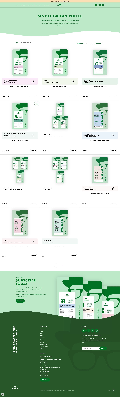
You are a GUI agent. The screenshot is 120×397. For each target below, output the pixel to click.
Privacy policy (42, 390)
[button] (96, 5)
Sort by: (91, 43)
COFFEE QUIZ (46, 4)
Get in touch (45, 379)
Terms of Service (44, 346)
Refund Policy (43, 348)
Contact (42, 342)
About (41, 333)
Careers (42, 340)
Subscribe (30, 4)
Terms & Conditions (49, 390)
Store (41, 331)
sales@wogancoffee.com (46, 356)
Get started (20, 300)
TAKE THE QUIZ (66, 1)
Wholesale (42, 338)
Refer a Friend (43, 344)
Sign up (103, 348)
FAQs (41, 335)
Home (41, 329)
